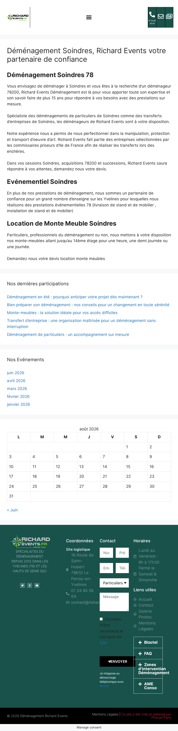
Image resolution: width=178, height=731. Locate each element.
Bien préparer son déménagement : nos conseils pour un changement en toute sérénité (88, 304)
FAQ (148, 653)
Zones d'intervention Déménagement (153, 668)
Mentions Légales (105, 714)
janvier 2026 (18, 404)
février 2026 (18, 396)
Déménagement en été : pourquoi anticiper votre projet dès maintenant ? (75, 297)
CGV (103, 642)
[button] (89, 17)
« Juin (12, 510)
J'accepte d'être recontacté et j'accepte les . (111, 631)
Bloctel (104, 686)
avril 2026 (16, 380)
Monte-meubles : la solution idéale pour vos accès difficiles (62, 312)
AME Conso (150, 686)
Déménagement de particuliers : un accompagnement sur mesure (68, 334)
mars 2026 (17, 388)
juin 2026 (15, 372)
